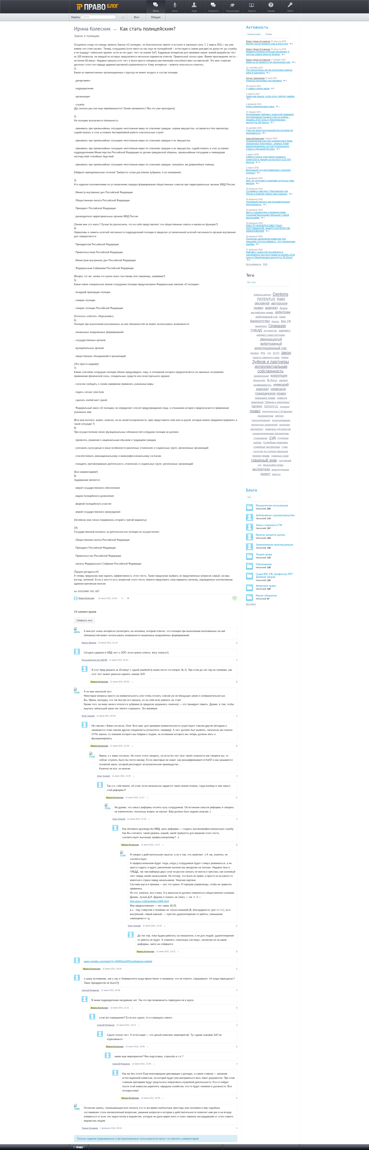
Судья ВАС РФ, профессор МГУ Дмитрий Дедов (274, 575)
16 (258, 162)
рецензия (284, 424)
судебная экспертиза (266, 446)
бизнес (275, 321)
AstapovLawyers (262, 294)
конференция (261, 376)
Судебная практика (275, 442)
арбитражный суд (266, 316)
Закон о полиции (86, 36)
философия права (273, 465)
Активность (257, 27)
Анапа (284, 308)
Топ (249, 497)
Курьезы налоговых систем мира (264, 80)
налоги (283, 380)
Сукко (285, 447)
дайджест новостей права (270, 335)
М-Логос (272, 380)
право (255, 411)
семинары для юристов (278, 429)
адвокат (271, 308)
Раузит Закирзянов (255, 78)
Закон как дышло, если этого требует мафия (270, 96)
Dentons (280, 294)
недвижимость (262, 384)
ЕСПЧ (276, 353)
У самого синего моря (258, 88)
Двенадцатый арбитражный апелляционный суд (270, 343)
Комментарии (254, 34)
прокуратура (265, 415)
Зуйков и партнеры (270, 361)
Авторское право (266, 585)
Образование (264, 564)
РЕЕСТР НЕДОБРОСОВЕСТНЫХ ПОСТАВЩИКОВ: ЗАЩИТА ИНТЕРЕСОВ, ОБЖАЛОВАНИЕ (268, 228)
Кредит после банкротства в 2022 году (267, 43)
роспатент (256, 429)
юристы (276, 474)
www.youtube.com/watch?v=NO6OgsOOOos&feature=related (118, 961)
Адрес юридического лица (260, 106)
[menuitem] (136, 17)
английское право (262, 312)
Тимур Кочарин (90, 1128)
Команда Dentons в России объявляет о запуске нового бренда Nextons (267, 53)
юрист (265, 474)
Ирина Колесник (92, 28)
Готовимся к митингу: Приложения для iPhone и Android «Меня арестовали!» (267, 192)
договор (254, 353)
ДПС (263, 353)
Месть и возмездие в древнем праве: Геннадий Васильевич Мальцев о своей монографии (267, 215)
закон (286, 352)
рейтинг (279, 416)
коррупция (279, 376)
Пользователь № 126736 (94, 660)
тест (92, 591)
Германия (277, 326)
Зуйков (284, 357)
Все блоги (251, 604)
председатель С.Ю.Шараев (277, 411)
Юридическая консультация (272, 505)
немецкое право (265, 397)
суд (272, 437)
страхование (260, 438)
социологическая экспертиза (271, 433)
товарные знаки (280, 456)
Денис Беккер (89, 643)
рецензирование (261, 420)
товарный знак (264, 460)
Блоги (251, 490)
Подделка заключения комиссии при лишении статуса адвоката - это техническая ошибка (270, 242)
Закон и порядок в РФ (269, 525)
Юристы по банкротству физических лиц (268, 62)
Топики (268, 34)
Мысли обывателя (266, 595)
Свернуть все (84, 620)
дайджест (285, 330)
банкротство (260, 321)
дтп (269, 353)
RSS (265, 264)
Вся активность (253, 264)
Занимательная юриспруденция (274, 544)
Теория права (264, 554)
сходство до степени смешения (270, 451)
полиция (284, 406)
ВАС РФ (286, 321)
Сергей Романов (90, 990)
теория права (260, 455)
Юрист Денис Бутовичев (258, 41)
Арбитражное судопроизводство (275, 515)
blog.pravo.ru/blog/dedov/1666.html (149, 901)
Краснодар (259, 380)
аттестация (83, 591)
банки (282, 316)
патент (257, 406)
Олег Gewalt (88, 716)
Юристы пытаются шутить (270, 535)
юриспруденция (280, 469)
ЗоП (97, 591)
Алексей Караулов (255, 138)
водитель (261, 326)
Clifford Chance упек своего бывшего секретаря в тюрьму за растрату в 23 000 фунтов (268, 160)
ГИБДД (256, 330)
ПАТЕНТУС (271, 406)
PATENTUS (266, 299)
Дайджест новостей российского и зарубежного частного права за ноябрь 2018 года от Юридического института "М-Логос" (270, 255)
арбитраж (282, 312)
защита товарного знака (266, 357)
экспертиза (261, 469)
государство (270, 330)
